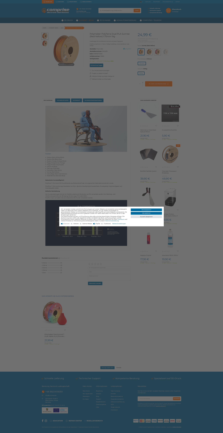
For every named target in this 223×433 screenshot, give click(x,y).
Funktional (107, 223)
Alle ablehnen (146, 213)
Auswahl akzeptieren (146, 216)
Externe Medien (87, 223)
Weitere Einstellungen (119, 223)
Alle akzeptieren (146, 210)
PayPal (98, 223)
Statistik (76, 223)
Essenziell (67, 223)
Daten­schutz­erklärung (112, 221)
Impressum (120, 219)
